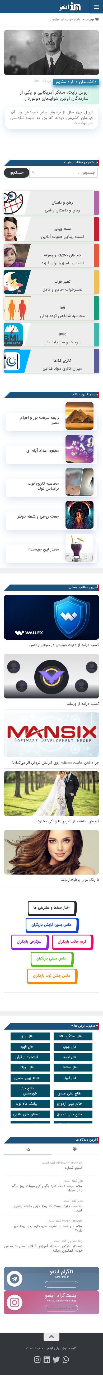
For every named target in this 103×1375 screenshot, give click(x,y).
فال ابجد (69, 1057)
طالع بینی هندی (69, 1093)
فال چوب (69, 1047)
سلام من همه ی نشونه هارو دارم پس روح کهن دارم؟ (47, 1228)
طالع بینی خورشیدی (28, 1090)
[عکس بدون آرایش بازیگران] (51, 930)
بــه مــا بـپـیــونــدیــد (61, 1284)
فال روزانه (27, 1067)
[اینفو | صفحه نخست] (66, 6)
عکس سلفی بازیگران (51, 958)
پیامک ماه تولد (27, 1104)
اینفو (49, 1348)
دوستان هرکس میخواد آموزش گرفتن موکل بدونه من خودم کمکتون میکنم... (43, 1248)
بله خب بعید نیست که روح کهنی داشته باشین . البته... (47, 1208)
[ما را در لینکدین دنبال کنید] (46, 1359)
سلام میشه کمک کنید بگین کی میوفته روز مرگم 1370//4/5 (47, 1188)
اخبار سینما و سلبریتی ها (51, 907)
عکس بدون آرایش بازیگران (51, 925)
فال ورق (26, 1036)
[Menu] (96, 6)
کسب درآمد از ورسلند (83, 704)
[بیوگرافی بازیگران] (29, 947)
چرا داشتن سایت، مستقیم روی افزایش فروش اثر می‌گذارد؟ (55, 762)
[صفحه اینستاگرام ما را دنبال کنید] (37, 1359)
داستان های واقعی (26, 1114)
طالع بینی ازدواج (69, 1104)
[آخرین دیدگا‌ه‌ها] (28, 1150)
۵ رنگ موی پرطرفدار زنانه (80, 880)
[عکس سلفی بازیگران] (51, 964)
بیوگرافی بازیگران (29, 941)
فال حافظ (70, 1067)
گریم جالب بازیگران (72, 941)
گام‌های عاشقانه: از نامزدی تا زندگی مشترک (67, 821)
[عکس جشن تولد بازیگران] (51, 981)
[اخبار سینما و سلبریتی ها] (51, 913)
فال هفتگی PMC (70, 1036)
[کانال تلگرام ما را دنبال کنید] (65, 1359)
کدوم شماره (74, 1168)
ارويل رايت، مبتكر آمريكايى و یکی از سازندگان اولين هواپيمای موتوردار (54, 95)
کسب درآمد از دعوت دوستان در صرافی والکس (64, 645)
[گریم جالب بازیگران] (72, 947)
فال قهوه (26, 1047)
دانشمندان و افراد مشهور (76, 82)
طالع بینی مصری (26, 1078)
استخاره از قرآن (26, 1057)
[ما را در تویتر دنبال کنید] (56, 1359)
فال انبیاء (69, 1078)
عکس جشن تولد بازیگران (51, 975)
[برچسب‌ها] (75, 1150)
